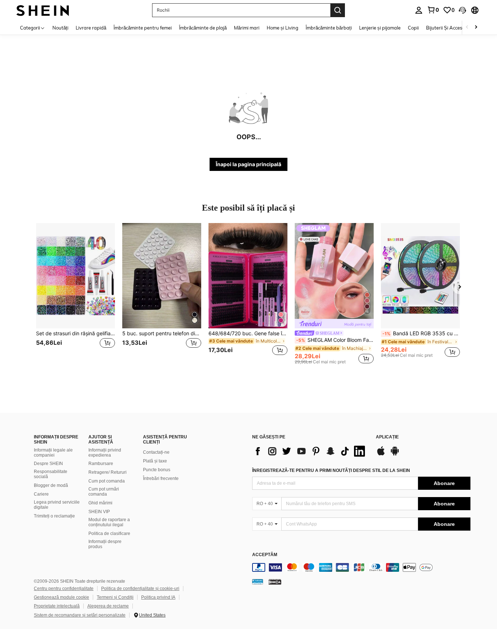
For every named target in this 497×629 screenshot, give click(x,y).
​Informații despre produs (105, 544)
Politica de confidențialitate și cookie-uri (140, 588)
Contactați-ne (156, 452)
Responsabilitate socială (50, 474)
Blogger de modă (51, 485)
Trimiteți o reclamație (54, 516)
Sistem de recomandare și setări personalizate (80, 615)
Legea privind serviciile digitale (57, 505)
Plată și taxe (155, 461)
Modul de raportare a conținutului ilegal (109, 522)
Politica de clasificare (109, 533)
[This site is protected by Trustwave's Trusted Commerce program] (257, 581)
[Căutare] (337, 10)
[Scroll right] (475, 27)
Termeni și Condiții (115, 597)
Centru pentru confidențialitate (64, 588)
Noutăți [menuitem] (60, 28)
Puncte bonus (156, 469)
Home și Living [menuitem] (282, 28)
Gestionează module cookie (61, 597)
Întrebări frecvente (161, 478)
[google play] (395, 454)
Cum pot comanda (106, 481)
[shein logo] (42, 10)
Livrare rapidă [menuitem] (91, 28)
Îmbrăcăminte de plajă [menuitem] (203, 28)
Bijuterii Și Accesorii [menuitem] (447, 28)
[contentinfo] (361, 567)
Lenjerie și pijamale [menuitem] (380, 28)
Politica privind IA (158, 597)
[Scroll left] (467, 27)
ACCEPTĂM (264, 554)
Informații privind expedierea (104, 453)
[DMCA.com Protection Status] (275, 581)
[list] (310, 451)
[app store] (381, 454)
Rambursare (100, 463)
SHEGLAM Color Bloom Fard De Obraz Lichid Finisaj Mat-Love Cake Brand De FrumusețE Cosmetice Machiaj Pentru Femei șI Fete (335, 340)
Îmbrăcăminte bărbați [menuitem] (329, 28)
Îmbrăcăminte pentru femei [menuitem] (143, 28)
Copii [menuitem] (413, 28)
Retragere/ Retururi (107, 472)
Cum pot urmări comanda (103, 492)
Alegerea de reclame (108, 606)
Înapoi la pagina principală (248, 164)
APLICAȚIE (387, 437)
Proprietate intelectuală (57, 606)
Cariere (41, 494)
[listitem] (75, 293)
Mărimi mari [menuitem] (246, 28)
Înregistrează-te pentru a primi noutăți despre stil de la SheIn (331, 470)
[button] (462, 10)
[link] (433, 9)
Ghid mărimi (100, 502)
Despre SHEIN (48, 463)
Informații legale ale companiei (53, 453)
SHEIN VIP (99, 511)
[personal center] (418, 10)
